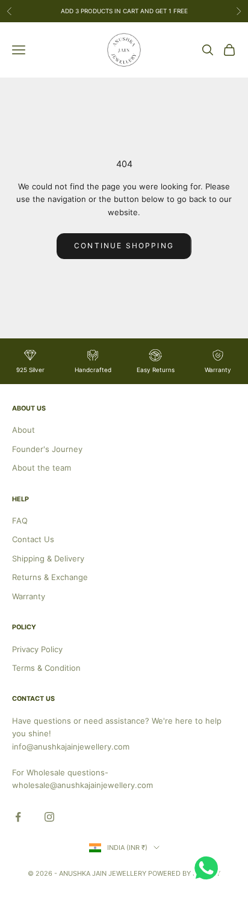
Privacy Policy (37, 649)
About (23, 430)
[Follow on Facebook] (18, 817)
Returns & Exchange (50, 577)
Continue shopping (124, 245)
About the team (41, 467)
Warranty (28, 596)
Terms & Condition (46, 668)
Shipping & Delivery (48, 558)
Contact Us (33, 539)
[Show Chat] (209, 868)
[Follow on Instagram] (49, 817)
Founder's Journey (47, 449)
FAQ (20, 520)
